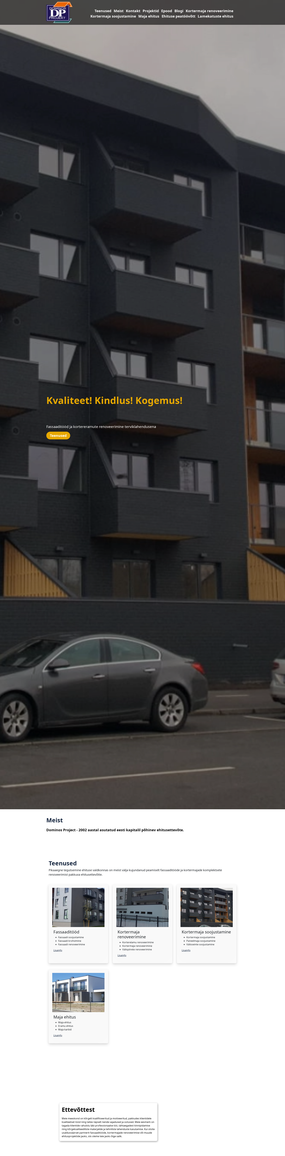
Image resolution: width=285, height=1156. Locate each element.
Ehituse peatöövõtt (163, 16)
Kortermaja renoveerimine (194, 10)
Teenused (88, 10)
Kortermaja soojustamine (98, 16)
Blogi (164, 10)
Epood (151, 10)
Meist (104, 10)
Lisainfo (57, 950)
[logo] (59, 12)
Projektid (136, 10)
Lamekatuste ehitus (200, 16)
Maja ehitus (134, 16)
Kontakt (118, 10)
